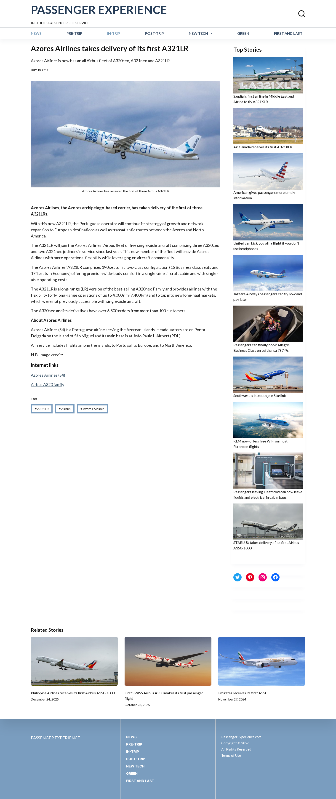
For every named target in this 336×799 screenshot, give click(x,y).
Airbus (65, 409)
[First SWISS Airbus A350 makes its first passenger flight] (168, 661)
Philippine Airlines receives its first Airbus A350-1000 (73, 693)
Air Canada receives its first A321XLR (262, 147)
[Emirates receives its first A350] (261, 661)
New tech (198, 33)
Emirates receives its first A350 (242, 693)
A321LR (42, 409)
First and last (288, 33)
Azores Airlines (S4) (48, 375)
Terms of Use (231, 755)
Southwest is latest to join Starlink (259, 395)
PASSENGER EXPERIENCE (99, 9)
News (36, 33)
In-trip (113, 33)
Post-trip (154, 33)
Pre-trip (74, 33)
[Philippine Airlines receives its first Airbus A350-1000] (74, 661)
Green (243, 33)
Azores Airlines (92, 409)
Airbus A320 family (47, 384)
